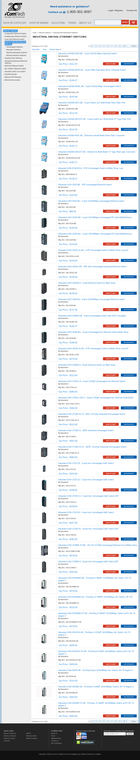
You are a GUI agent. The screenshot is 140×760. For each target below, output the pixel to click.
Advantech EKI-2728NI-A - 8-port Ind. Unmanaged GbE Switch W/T (88, 561)
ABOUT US (85, 23)
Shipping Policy (56, 738)
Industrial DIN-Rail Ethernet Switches (15, 43)
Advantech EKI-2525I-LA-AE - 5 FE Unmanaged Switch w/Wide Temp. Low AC (93, 250)
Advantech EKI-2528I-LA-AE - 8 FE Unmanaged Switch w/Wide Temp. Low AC (93, 348)
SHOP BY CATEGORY (14, 23)
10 (124, 46)
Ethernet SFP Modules (13, 77)
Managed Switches (13, 50)
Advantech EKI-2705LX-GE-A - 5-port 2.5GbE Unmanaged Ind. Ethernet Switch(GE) (95, 398)
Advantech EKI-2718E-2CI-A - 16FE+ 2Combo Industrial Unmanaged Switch (92, 447)
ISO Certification (56, 743)
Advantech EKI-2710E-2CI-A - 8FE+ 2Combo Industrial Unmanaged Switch (91, 414)
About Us (54, 733)
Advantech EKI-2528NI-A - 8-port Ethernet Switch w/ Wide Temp (86, 365)
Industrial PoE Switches (13, 58)
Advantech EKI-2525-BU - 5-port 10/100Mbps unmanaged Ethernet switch (91, 201)
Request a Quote (9, 738)
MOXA (28, 733)
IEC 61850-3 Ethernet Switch (15, 69)
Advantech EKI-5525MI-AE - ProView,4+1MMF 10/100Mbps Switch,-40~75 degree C (96, 687)
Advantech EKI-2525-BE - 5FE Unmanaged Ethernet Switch (85, 185)
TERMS (72, 23)
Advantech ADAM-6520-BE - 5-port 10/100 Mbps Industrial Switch (87, 53)
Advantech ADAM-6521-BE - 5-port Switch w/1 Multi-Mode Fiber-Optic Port (91, 103)
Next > (134, 46)
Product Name (54, 49)
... (128, 46)
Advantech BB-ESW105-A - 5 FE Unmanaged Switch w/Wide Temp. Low (90, 168)
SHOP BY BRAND (38, 23)
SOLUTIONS (58, 23)
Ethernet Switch (31, 736)
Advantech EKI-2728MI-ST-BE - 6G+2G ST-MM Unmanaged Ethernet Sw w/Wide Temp (97, 545)
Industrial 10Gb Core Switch (15, 72)
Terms (53, 736)
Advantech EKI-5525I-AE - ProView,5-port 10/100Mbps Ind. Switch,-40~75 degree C (95, 670)
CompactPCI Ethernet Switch (15, 34)
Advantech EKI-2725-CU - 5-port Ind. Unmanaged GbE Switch (86, 480)
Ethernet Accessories (12, 80)
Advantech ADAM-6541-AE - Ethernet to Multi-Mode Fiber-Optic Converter (91, 135)
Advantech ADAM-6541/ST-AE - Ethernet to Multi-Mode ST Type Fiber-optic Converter (96, 152)
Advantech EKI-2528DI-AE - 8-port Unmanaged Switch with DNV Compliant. (92, 316)
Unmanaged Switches (14, 47)
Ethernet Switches (10, 31)
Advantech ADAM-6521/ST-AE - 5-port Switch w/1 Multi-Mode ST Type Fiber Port (94, 119)
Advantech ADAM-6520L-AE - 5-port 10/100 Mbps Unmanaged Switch (89, 86)
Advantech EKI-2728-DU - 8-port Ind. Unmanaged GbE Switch (86, 512)
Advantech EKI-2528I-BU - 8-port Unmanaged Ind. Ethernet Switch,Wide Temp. (93, 332)
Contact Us (132, 10)
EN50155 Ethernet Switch (14, 66)
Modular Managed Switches (16, 53)
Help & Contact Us (10, 733)
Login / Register (115, 10)
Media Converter (31, 738)
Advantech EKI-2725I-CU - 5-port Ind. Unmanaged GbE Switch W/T (88, 496)
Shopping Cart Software (79, 754)
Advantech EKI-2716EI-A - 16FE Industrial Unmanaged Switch (86, 430)
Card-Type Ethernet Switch (14, 39)
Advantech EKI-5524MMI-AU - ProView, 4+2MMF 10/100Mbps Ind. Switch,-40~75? (95, 597)
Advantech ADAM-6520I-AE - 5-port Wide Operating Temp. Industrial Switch (92, 70)
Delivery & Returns (10, 736)
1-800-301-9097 (79, 12)
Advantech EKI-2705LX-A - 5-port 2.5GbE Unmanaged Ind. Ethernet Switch (91, 381)
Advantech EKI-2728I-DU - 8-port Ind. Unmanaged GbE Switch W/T (88, 529)
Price (45, 49)
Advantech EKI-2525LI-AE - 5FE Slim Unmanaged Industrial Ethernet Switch (92, 266)
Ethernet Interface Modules (16, 55)
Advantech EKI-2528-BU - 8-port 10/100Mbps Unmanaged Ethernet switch (91, 299)
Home (35, 32)
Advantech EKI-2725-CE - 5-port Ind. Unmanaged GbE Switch (86, 463)
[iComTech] (13, 18)
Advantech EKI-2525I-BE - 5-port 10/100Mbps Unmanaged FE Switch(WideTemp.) (95, 217)
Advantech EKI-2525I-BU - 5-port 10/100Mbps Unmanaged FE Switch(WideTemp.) (95, 234)
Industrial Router (11, 74)
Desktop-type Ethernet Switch (16, 36)
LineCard (7, 741)
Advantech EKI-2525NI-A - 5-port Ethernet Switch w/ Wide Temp (86, 283)
